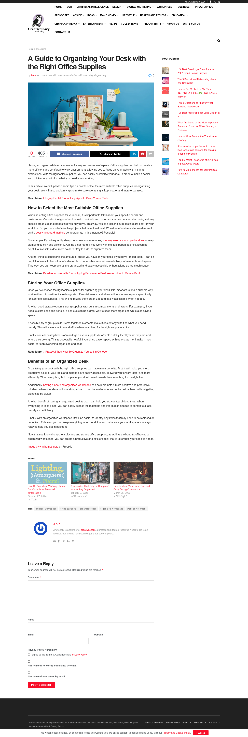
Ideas (90, 15)
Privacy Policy (79, 654)
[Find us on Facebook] (210, 1)
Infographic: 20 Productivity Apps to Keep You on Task (75, 198)
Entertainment (93, 23)
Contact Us (62, 32)
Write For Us (191, 23)
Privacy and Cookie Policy (176, 732)
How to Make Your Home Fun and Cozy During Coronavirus (132, 487)
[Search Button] (218, 40)
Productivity (152, 23)
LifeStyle (128, 15)
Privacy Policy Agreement (42, 649)
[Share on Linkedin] (134, 154)
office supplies (68, 508)
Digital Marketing (139, 6)
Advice (77, 15)
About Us (173, 23)
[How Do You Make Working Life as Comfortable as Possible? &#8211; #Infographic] (47, 473)
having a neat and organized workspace (67, 385)
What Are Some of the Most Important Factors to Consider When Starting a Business (197, 126)
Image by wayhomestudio (43, 446)
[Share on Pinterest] (142, 154)
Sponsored (61, 15)
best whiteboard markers (50, 232)
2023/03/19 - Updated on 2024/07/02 (59, 75)
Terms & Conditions (153, 722)
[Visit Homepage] (39, 24)
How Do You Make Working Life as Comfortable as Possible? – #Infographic (46, 489)
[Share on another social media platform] (150, 154)
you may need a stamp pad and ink (123, 240)
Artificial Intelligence (93, 6)
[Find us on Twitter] (214, 1)
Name (31, 619)
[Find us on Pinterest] (219, 1)
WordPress (164, 6)
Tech (68, 6)
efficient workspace (46, 508)
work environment (136, 508)
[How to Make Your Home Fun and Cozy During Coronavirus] (133, 473)
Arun (33, 75)
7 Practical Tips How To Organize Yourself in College (75, 351)
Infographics (204, 6)
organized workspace (111, 508)
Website (98, 634)
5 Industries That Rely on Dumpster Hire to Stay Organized (90, 487)
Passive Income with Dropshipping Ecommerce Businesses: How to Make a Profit (92, 273)
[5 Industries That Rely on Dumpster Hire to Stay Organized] (90, 473)
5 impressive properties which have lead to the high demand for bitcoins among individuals (196, 149)
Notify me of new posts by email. (46, 676)
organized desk (88, 508)
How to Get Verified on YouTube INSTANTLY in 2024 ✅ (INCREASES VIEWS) (197, 92)
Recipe (113, 23)
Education (178, 15)
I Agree (201, 732)
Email (31, 634)
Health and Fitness (153, 15)
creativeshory (88, 529)
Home (58, 6)
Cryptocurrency (65, 23)
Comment (34, 577)
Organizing (41, 48)
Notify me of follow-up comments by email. (52, 665)
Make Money (108, 15)
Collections (129, 23)
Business (183, 6)
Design (116, 6)
